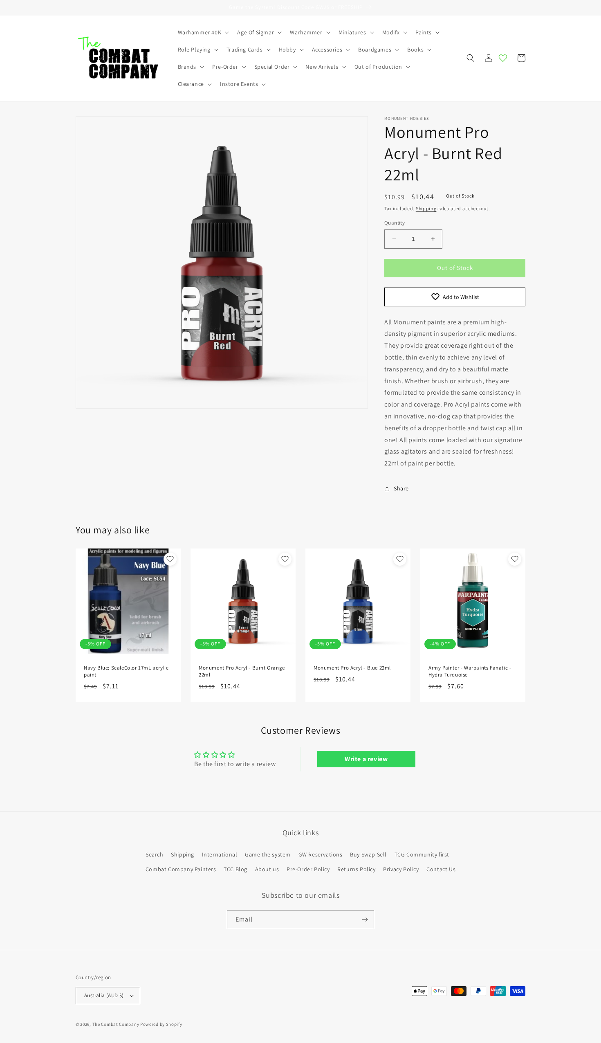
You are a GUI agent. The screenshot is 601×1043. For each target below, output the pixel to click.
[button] (203, 32)
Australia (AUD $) (104, 995)
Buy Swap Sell (368, 854)
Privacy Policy (401, 869)
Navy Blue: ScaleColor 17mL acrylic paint (126, 671)
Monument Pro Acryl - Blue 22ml (352, 668)
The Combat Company (115, 1024)
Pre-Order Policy (308, 869)
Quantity (394, 222)
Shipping (426, 208)
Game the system (268, 854)
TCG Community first (422, 854)
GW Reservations (320, 854)
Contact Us (440, 869)
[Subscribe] (365, 919)
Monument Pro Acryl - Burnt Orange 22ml (242, 671)
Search (155, 854)
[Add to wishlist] (170, 559)
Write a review (366, 759)
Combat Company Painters (181, 869)
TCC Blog (235, 869)
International (220, 854)
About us (267, 869)
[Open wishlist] (502, 58)
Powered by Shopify (161, 1024)
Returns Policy (356, 869)
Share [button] (401, 488)
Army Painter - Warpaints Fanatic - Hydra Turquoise (469, 671)
